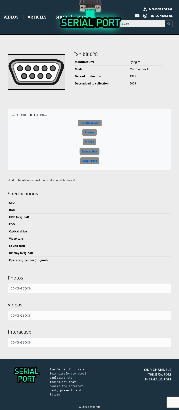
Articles (37, 17)
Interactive (89, 151)
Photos (89, 132)
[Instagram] (145, 16)
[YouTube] (137, 16)
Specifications (89, 123)
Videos (11, 17)
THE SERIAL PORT (159, 374)
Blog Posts (89, 161)
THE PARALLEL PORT (158, 379)
